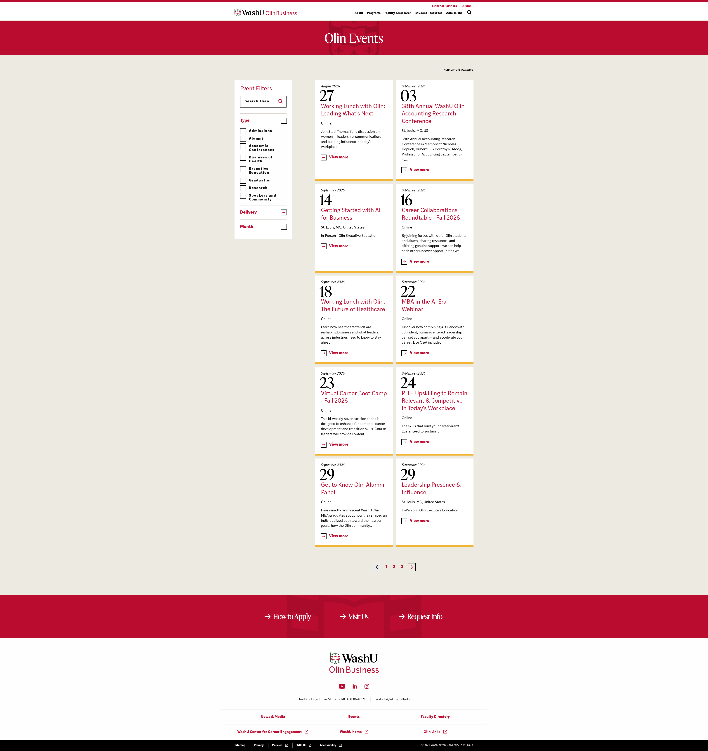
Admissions (260, 131)
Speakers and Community (262, 197)
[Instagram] (367, 687)
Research (258, 188)
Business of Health (261, 159)
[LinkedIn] (355, 687)
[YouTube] (342, 687)
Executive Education (259, 171)
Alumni (256, 139)
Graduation (260, 180)
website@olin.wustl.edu (393, 699)
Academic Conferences (262, 148)
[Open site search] (469, 12)
